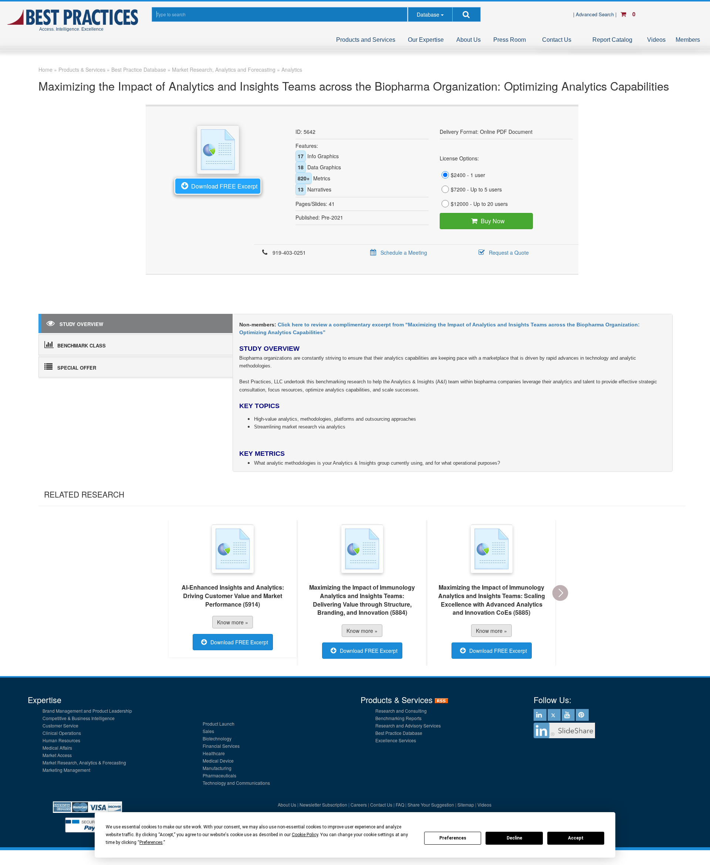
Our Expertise (426, 40)
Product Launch (218, 723)
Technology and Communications (236, 783)
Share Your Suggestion (431, 804)
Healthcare (214, 753)
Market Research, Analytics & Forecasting (84, 762)
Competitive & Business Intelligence (79, 718)
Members (688, 40)
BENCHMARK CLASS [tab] (81, 345)
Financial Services (221, 746)
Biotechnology (217, 738)
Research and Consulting (401, 711)
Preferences (452, 838)
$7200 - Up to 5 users (476, 189)
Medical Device (218, 760)
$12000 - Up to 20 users (479, 203)
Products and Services (365, 40)
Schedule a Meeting (404, 252)
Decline (514, 838)
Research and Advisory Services (408, 725)
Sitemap (465, 804)
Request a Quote (509, 252)
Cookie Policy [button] (305, 834)
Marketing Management (66, 770)
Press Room (509, 40)
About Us (468, 40)
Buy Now (493, 221)
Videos (656, 40)
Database (428, 14)
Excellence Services (395, 740)
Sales (208, 731)
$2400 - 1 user (468, 175)
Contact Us (556, 40)
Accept (576, 838)
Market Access (57, 755)
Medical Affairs (57, 747)
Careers (359, 804)
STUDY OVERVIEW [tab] (81, 324)
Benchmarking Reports (398, 718)
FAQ (400, 804)
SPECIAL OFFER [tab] (76, 367)
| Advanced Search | (595, 14)
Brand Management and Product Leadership (87, 711)
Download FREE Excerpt (224, 186)
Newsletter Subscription (323, 804)
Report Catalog (612, 40)
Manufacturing (217, 768)
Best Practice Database (398, 733)
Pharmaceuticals (219, 775)
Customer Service (60, 725)
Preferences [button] (151, 842)
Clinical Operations (62, 733)
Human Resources (61, 740)
